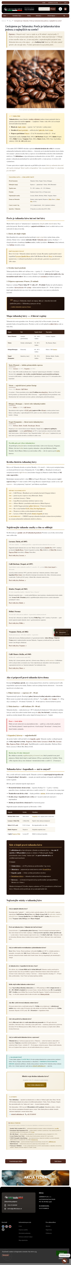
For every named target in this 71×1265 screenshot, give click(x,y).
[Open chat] (64, 1261)
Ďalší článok (58, 1161)
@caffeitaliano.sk (3, 1229)
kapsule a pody (35, 739)
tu (36, 1252)
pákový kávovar (34, 506)
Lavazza (15, 369)
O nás (43, 2)
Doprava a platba (53, 2)
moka (58, 451)
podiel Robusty (28, 431)
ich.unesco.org (34, 1139)
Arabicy (31, 119)
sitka (39, 712)
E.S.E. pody (28, 410)
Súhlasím (61, 1253)
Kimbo (20, 426)
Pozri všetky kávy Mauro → (17, 668)
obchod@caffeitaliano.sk (39, 1066)
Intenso (55, 349)
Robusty (37, 119)
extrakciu (44, 276)
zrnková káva (53, 324)
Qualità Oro (48, 548)
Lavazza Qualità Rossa (23, 256)
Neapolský (35, 816)
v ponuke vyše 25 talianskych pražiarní (29, 533)
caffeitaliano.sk (6, 1226)
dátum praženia (44, 994)
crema (51, 130)
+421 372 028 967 (31, 1114)
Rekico (15, 407)
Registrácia (49, 1230)
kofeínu (12, 245)
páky (46, 699)
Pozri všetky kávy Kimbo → (17, 603)
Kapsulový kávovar (15, 735)
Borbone (15, 426)
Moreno (38, 426)
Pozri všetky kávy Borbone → (17, 580)
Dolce (50, 199)
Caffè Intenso (27, 407)
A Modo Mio (52, 550)
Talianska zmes (42, 240)
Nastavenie (5, 1255)
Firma (27, 552)
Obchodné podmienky (24, 1233)
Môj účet (48, 1226)
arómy (29, 287)
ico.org (32, 1132)
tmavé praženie (23, 130)
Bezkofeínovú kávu (17, 876)
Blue (41, 550)
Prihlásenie (49, 1233)
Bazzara (18, 389)
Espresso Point (13, 552)
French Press (47, 869)
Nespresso (29, 741)
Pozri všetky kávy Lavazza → (17, 555)
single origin (22, 127)
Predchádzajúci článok (16, 1161)
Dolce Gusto (18, 575)
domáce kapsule (37, 514)
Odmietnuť (62, 1259)
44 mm (43, 410)
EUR (65, 2)
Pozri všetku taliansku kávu (35, 1085)
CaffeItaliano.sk (3, 1226)
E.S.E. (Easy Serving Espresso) (36, 508)
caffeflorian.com (52, 1141)
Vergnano (27, 369)
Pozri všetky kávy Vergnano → (17, 646)
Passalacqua (31, 426)
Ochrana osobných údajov (26, 1237)
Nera (50, 256)
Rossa (21, 550)
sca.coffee (57, 1128)
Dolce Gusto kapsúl (50, 567)
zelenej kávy (44, 392)
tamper (54, 699)
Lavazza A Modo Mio (48, 741)
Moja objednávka (23, 1240)
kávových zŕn (19, 287)
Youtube (10, 1226)
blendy (15, 251)
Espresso (12, 34)
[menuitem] (6, 16)
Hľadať (52, 9)
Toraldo (25, 426)
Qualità (17, 550)
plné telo (42, 130)
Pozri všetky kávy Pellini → (16, 623)
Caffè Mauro (24, 389)
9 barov (27, 133)
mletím (43, 793)
